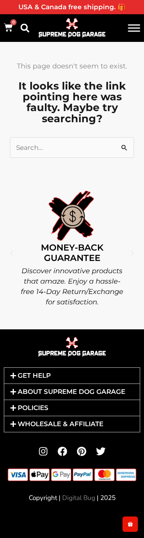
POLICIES (33, 408)
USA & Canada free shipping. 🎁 (72, 7)
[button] (25, 28)
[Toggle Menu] (134, 28)
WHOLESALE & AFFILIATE (60, 424)
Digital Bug (78, 497)
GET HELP (34, 375)
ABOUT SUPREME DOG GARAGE (71, 391)
